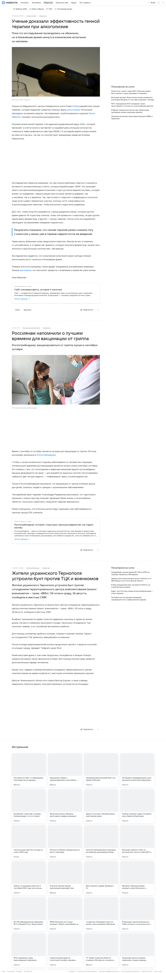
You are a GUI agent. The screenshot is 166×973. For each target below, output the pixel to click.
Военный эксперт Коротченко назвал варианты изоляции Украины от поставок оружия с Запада (132, 98)
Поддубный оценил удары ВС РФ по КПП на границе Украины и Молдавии (130, 573)
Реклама (19, 971)
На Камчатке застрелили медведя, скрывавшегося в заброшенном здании (128, 598)
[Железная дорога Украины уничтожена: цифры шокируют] (65, 806)
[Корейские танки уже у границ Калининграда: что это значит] (29, 806)
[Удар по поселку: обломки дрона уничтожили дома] (101, 806)
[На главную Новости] (11, 2)
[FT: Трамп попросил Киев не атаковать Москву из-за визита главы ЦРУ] (101, 950)
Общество (43, 16)
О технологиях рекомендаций (87, 971)
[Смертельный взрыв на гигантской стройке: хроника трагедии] (65, 950)
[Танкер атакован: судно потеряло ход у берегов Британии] (137, 806)
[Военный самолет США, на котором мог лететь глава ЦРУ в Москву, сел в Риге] (137, 842)
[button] (56, 72)
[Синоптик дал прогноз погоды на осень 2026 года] (29, 842)
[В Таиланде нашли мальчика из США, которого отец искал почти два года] (137, 914)
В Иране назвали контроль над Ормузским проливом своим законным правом (130, 111)
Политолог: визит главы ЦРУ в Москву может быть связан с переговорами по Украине (131, 92)
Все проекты (28, 971)
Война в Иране (38, 9)
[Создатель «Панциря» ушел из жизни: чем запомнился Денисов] (101, 914)
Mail (3, 971)
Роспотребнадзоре (46, 455)
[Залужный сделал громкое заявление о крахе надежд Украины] (137, 950)
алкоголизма (73, 110)
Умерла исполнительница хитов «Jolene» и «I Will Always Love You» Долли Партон (131, 580)
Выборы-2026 (21, 9)
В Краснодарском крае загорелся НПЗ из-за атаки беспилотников (130, 586)
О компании (11, 971)
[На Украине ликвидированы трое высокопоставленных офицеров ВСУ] (137, 770)
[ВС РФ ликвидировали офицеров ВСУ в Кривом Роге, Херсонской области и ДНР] (29, 914)
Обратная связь (147, 971)
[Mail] (3, 2)
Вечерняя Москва (33, 568)
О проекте (72, 971)
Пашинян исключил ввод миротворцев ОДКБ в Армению (132, 117)
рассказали (25, 270)
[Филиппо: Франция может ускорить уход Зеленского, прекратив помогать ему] (137, 878)
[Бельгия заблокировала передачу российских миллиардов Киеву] (101, 842)
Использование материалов (130, 971)
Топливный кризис (64, 9)
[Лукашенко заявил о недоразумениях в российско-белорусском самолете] (65, 770)
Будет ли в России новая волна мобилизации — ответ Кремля (132, 592)
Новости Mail (31, 16)
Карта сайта (158, 971)
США (75, 106)
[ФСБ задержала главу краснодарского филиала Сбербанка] (29, 950)
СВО (50, 9)
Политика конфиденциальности (109, 971)
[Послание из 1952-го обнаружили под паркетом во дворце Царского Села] (29, 770)
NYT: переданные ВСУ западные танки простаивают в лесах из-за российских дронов (132, 105)
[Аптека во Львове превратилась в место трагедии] (65, 842)
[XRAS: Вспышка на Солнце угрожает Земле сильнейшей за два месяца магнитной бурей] (65, 914)
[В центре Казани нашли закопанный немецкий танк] (65, 878)
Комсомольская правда (31, 328)
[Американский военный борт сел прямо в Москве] (101, 770)
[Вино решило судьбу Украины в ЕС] (101, 878)
